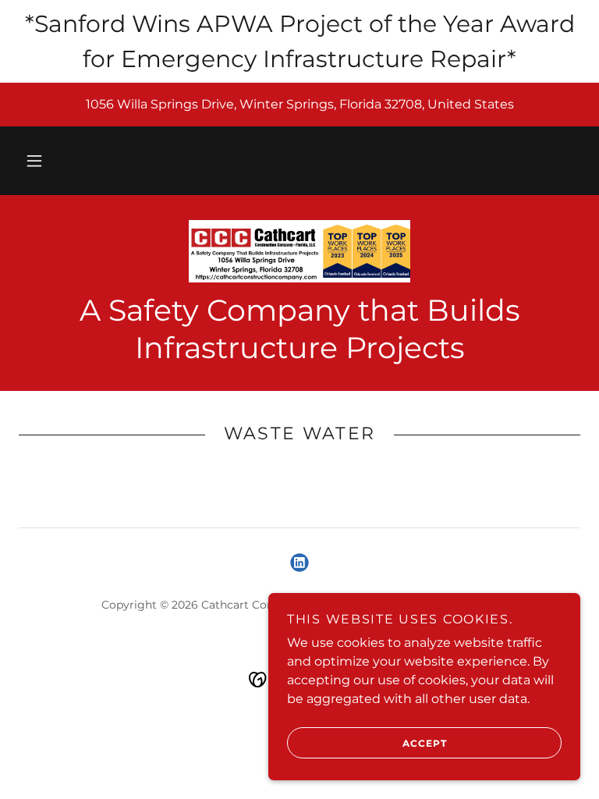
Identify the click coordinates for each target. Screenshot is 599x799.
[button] (34, 160)
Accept (424, 743)
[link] (299, 251)
